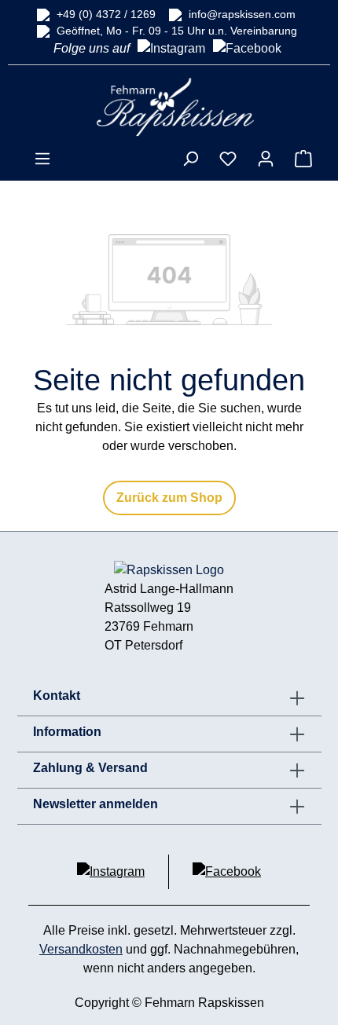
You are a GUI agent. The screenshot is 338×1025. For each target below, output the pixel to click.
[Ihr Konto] (266, 158)
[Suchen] (190, 158)
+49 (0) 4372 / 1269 (106, 14)
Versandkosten (81, 949)
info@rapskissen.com (242, 14)
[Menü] (42, 158)
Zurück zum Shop (169, 497)
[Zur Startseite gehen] (175, 106)
